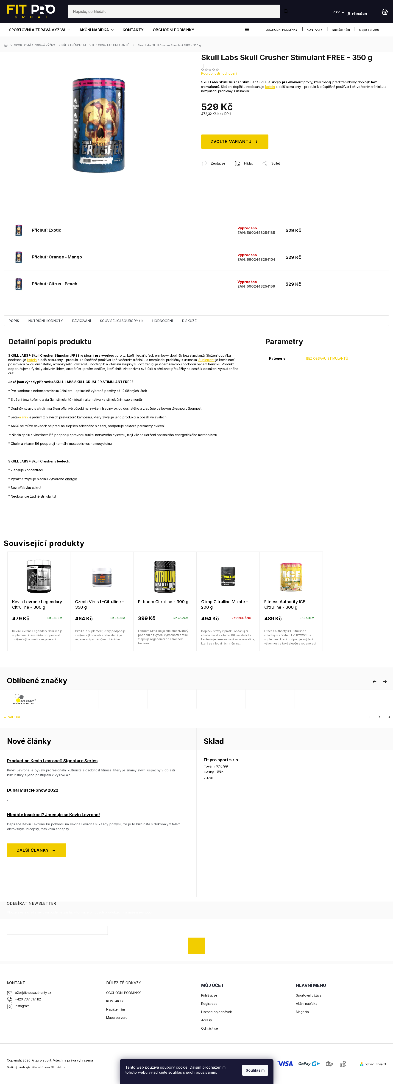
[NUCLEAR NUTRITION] (140, 699)
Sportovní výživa (308, 995)
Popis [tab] (13, 321)
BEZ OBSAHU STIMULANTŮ (327, 358)
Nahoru (14, 717)
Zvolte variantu (231, 141)
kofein (270, 87)
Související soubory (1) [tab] (121, 321)
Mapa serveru (369, 29)
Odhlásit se (209, 1028)
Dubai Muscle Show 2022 (32, 790)
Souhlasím (255, 1070)
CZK (336, 12)
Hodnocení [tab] (162, 321)
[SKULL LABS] (337, 699)
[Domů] (7, 45)
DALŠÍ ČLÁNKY (33, 850)
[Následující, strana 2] (379, 717)
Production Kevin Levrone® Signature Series (52, 760)
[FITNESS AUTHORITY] (239, 699)
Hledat (286, 11)
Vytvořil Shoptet (375, 1064)
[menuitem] (40, 29)
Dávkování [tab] (81, 321)
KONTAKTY (315, 29)
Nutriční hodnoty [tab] (45, 321)
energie (71, 479)
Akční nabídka (306, 1004)
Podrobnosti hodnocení (219, 73)
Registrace (209, 1004)
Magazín (302, 1012)
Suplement (206, 360)
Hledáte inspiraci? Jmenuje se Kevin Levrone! (53, 814)
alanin (23, 417)
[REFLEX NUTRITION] (91, 699)
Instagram (22, 1006)
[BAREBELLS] (288, 699)
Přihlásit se (198, 946)
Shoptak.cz (58, 1067)
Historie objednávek (216, 1012)
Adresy (206, 1020)
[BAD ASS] (190, 699)
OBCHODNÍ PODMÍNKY (282, 29)
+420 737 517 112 (28, 999)
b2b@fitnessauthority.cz (33, 992)
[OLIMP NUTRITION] (42, 699)
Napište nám (341, 29)
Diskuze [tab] (189, 321)
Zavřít (226, 158)
